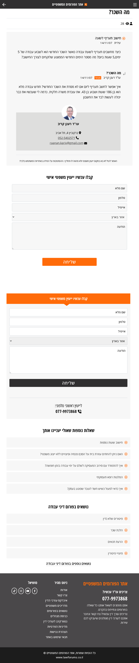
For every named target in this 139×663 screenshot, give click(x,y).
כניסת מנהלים (58, 616)
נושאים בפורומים (57, 611)
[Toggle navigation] (135, 4)
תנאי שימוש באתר (56, 637)
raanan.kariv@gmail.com (66, 143)
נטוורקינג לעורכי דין (55, 621)
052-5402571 (66, 138)
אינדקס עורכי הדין (56, 600)
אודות (63, 590)
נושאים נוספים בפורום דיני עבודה (68, 563)
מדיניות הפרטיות (57, 627)
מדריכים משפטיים (56, 606)
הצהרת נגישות (58, 632)
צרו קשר (62, 595)
